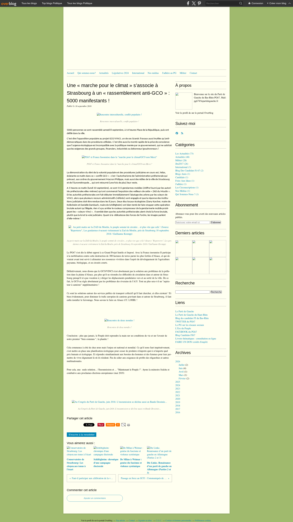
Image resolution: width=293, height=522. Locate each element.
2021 (177, 395)
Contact (193, 72)
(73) (184, 153)
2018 (177, 405)
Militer (183, 72)
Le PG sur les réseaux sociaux (189, 325)
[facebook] (188, 3)
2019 (177, 402)
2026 (177, 361)
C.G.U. (159, 520)
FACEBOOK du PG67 (186, 331)
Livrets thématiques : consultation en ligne (195, 338)
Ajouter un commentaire (95, 498)
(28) (181, 160)
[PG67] (183, 100)
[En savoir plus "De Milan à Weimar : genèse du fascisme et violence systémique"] (217, 248)
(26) (181, 163)
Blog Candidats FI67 (185, 335)
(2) (189, 170)
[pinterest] (199, 3)
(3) (183, 167)
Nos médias (153, 72)
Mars (181, 375)
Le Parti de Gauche (184, 311)
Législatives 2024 (120, 72)
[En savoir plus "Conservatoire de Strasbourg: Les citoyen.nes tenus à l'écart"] (183, 248)
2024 (177, 385)
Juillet (181, 364)
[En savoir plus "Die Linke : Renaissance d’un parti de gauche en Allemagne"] (200, 265)
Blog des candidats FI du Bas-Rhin (192, 318)
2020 (177, 398)
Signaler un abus (145, 520)
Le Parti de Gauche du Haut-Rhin (191, 314)
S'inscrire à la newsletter (82, 434)
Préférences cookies (203, 520)
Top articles (120, 520)
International (138, 72)
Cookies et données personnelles (178, 520)
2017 (177, 409)
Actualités (104, 72)
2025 (177, 381)
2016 (177, 412)
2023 (177, 388)
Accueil (70, 72)
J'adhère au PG (169, 72)
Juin (181, 368)
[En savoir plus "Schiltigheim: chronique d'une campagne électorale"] (200, 248)
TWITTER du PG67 (185, 321)
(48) (182, 157)
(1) (182, 173)
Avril (181, 371)
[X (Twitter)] (194, 3)
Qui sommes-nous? (86, 72)
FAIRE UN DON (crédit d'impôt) (191, 341)
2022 (177, 392)
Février (182, 378)
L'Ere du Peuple (183, 328)
